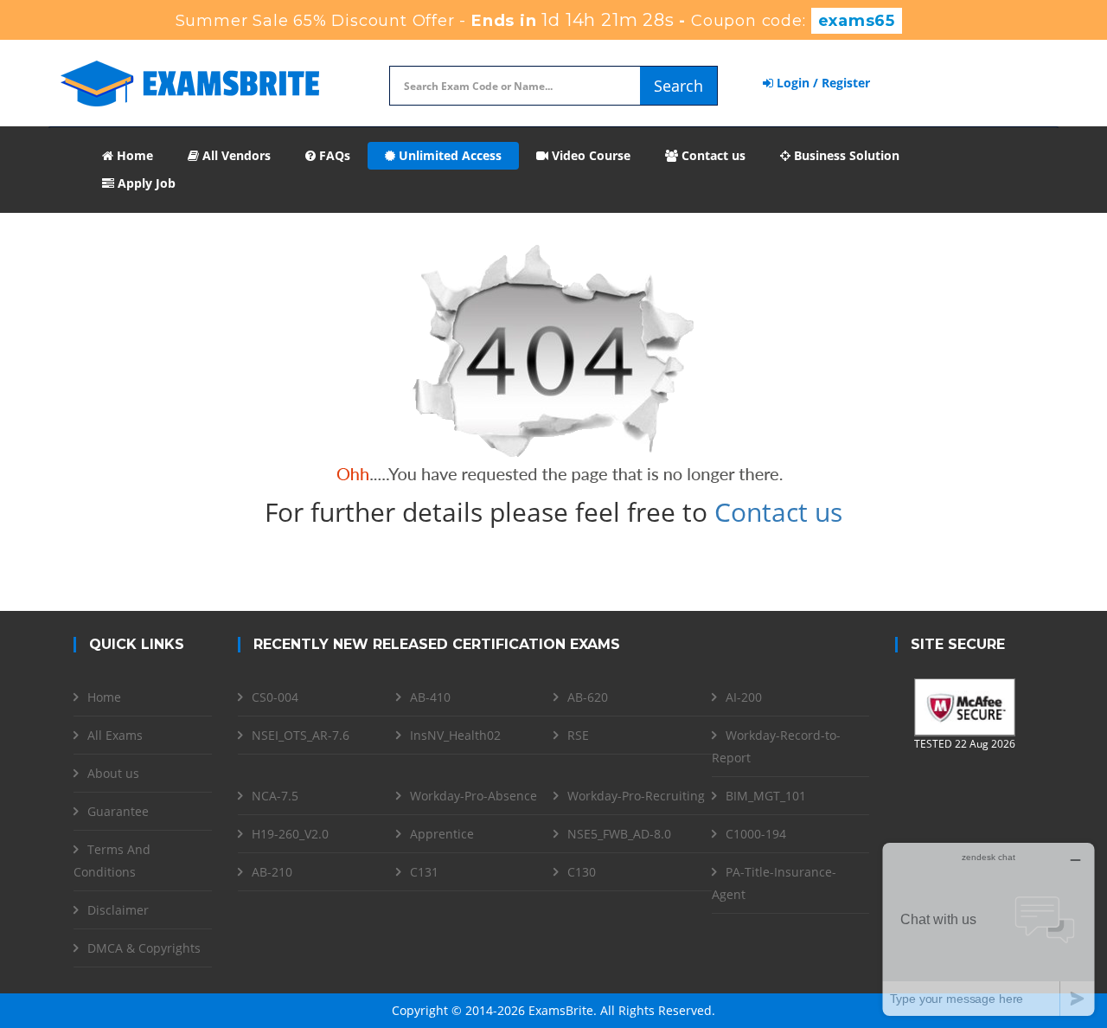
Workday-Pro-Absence (473, 795)
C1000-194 (756, 834)
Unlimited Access (448, 155)
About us (113, 773)
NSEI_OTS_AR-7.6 (300, 735)
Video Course (589, 155)
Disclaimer (118, 910)
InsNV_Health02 (455, 735)
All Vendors (235, 155)
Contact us (711, 155)
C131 (424, 872)
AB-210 (272, 872)
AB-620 (587, 697)
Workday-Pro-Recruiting (636, 795)
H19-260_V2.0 (290, 834)
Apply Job (145, 183)
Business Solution (844, 155)
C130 (581, 872)
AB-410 (430, 697)
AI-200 (744, 697)
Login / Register (821, 82)
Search (678, 85)
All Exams (115, 735)
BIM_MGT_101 (766, 795)
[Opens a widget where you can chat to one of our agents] (988, 929)
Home (133, 155)
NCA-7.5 (275, 795)
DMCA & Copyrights (144, 948)
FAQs (333, 155)
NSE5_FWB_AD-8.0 (619, 834)
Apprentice (442, 834)
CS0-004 (275, 697)
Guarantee (118, 811)
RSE (578, 735)
